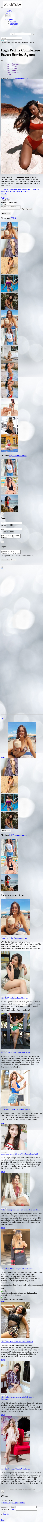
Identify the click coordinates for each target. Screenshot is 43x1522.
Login (8, 13)
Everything (14, 24)
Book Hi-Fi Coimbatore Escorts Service (15, 1109)
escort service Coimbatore (20, 191)
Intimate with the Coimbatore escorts (14, 938)
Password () (8, 1509)
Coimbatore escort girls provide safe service (16, 1269)
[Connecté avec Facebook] (5, 1503)
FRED (13, 218)
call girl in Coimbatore (9, 189)
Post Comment (27, 209)
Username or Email (8, 1507)
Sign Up (9, 11)
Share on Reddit (11, 68)
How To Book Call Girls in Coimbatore (15, 1469)
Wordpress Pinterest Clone (27, 1489)
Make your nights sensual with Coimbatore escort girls (20, 1210)
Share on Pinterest (12, 72)
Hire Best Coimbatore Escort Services (14, 998)
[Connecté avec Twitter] (21, 1503)
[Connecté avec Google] (14, 1503)
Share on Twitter (12, 66)
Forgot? (12, 1509)
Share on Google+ (12, 70)
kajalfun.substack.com (20, 78)
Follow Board (6, 213)
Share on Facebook (12, 64)
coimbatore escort (24, 189)
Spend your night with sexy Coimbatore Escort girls (19, 1154)
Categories (9, 19)
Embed (8, 74)
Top (2, 1520)
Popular (13, 22)
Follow (4, 196)
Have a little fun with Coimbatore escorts (16, 1053)
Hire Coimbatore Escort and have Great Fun (17, 1342)
